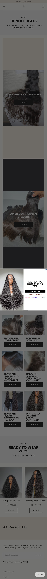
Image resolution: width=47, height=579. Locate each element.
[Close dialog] (46, 269)
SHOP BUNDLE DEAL (35, 291)
